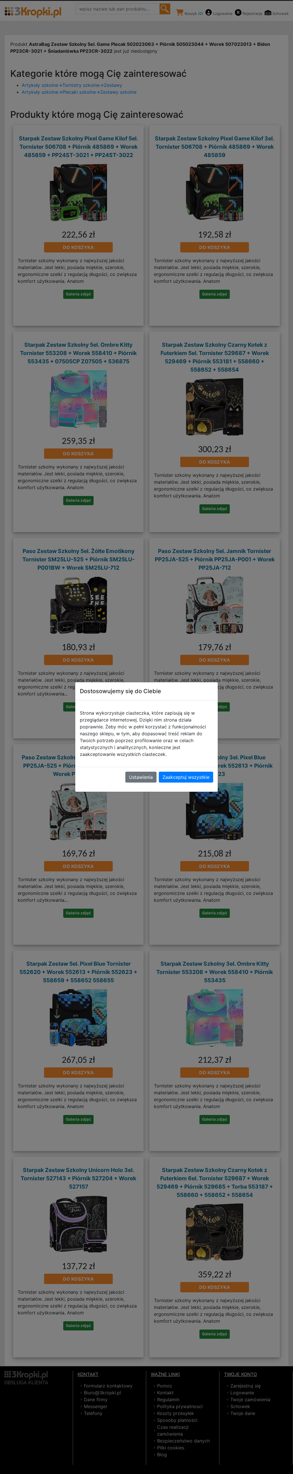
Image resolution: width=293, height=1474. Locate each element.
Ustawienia (141, 777)
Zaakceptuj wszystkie (186, 777)
